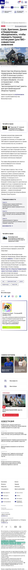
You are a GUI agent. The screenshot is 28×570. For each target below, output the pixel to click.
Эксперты (5, 495)
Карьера (17, 484)
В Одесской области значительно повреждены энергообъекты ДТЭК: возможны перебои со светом (11, 463)
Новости (5, 202)
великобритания (12, 281)
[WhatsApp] (16, 296)
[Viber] (12, 296)
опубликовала (19, 94)
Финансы (3, 484)
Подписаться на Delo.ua (11, 415)
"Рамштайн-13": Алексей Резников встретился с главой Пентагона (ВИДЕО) (16, 128)
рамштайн (14, 284)
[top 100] (7, 2)
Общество (3, 486)
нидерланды (5, 284)
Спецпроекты (4, 489)
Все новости (7, 226)
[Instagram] (20, 526)
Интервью (19, 498)
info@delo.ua (4, 522)
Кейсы (18, 495)
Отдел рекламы (19, 505)
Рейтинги (17, 486)
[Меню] (25, 2)
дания (21, 281)
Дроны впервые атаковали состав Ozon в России (12, 447)
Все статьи (13, 386)
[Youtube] (15, 526)
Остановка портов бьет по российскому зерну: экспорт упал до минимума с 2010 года (14, 214)
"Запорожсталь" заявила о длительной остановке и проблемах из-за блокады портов (12, 455)
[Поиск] (22, 2)
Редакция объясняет (19, 502)
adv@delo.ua (4, 515)
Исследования (7, 501)
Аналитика (6, 498)
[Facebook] (2, 296)
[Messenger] (20, 296)
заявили (10, 258)
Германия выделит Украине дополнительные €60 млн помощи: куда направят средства (14, 221)
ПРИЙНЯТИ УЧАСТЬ (11, 327)
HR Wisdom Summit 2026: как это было (12, 410)
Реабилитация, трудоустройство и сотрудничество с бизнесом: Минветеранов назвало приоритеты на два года (13, 206)
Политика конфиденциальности (7, 508)
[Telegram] (5, 296)
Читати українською (20, 26)
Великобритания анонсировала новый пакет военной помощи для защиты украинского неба (16, 239)
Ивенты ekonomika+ (20, 489)
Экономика (4, 481)
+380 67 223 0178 (5, 514)
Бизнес (16, 481)
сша (3, 281)
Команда (3, 505)
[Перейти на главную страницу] (2, 2)
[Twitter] (8, 296)
